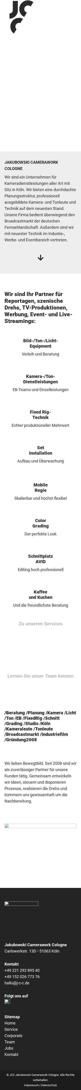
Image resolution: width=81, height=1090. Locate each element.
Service (11, 1029)
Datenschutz (49, 1085)
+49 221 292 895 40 (22, 970)
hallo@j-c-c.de (16, 983)
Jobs (8, 1048)
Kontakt (11, 1054)
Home (10, 1023)
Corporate (13, 1035)
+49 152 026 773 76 (22, 976)
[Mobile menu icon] (73, 17)
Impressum (31, 1085)
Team (9, 1042)
